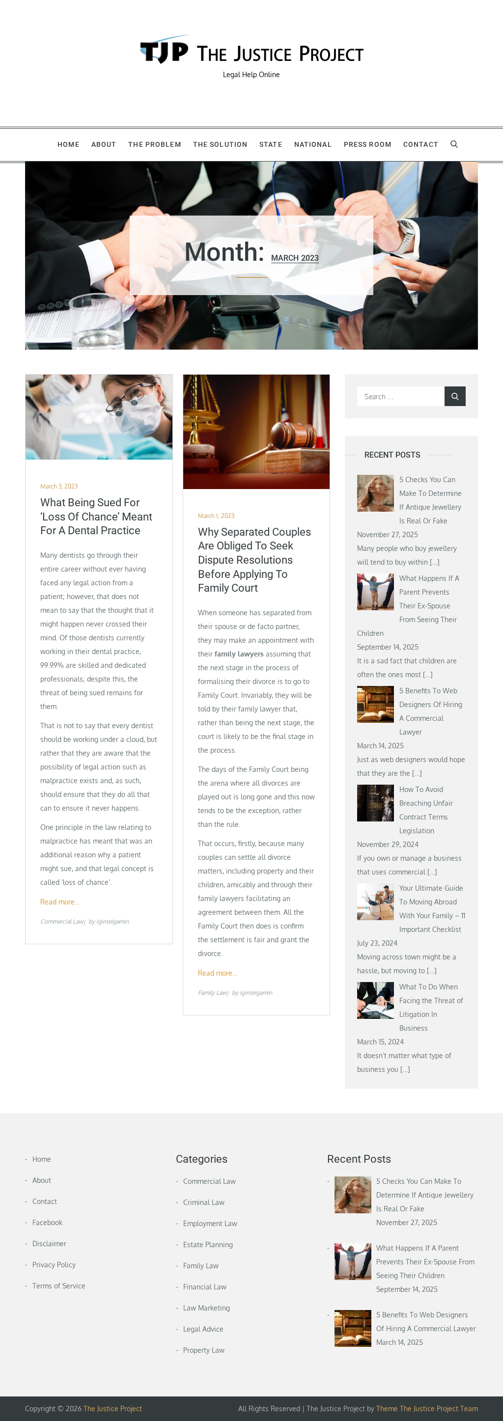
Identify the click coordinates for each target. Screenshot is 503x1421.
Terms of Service (58, 1286)
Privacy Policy (54, 1264)
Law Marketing (206, 1308)
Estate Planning (208, 1244)
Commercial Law (61, 921)
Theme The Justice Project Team (427, 1408)
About (104, 144)
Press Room (367, 144)
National (313, 144)
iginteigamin (112, 921)
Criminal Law (203, 1202)
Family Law (212, 992)
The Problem (154, 144)
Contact (421, 144)
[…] (435, 562)
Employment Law (210, 1223)
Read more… (60, 902)
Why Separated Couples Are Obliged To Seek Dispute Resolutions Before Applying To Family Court (254, 560)
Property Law (203, 1350)
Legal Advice (203, 1329)
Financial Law (204, 1287)
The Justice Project (113, 1408)
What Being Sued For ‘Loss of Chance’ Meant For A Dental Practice (96, 516)
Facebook (47, 1222)
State (270, 144)
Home (68, 144)
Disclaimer (49, 1243)
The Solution (220, 144)
